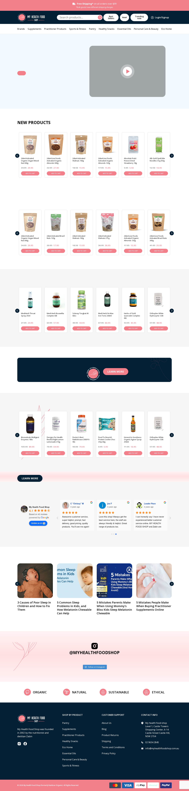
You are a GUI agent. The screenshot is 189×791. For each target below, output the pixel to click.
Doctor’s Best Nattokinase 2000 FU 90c (81, 439)
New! (124, 17)
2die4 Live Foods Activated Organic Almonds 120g (105, 160)
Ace (109, 503)
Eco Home (166, 28)
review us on (36, 523)
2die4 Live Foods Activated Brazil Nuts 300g (158, 238)
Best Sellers (111, 17)
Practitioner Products (55, 28)
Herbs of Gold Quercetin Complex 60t (132, 315)
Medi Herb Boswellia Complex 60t (55, 314)
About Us (106, 722)
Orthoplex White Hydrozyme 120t (156, 314)
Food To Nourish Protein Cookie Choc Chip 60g (106, 439)
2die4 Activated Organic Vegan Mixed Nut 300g (30, 160)
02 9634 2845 (152, 742)
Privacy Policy (109, 753)
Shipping (106, 741)
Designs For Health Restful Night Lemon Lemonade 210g (55, 439)
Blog (104, 729)
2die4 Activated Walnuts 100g (79, 159)
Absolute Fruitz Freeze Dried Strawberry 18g (130, 160)
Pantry (92, 28)
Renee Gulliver (151, 503)
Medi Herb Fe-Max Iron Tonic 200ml (105, 314)
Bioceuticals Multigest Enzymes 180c (30, 438)
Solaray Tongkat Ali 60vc (81, 314)
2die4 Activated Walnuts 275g (104, 237)
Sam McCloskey (77, 503)
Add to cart (30, 173)
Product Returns (110, 735)
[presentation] (17, 156)
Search (100, 17)
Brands (21, 28)
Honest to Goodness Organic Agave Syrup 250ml (133, 439)
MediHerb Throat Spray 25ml (28, 314)
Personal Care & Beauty (146, 28)
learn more (115, 371)
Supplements (34, 28)
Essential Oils (124, 28)
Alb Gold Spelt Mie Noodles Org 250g (157, 159)
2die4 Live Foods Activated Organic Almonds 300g (54, 160)
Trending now (139, 17)
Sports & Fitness (77, 28)
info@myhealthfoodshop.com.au (162, 748)
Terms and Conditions (113, 747)
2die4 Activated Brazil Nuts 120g (56, 237)
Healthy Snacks (106, 28)
